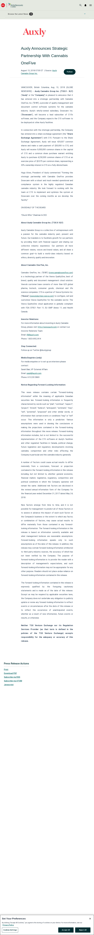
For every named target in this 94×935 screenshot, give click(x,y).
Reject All (83, 930)
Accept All (66, 930)
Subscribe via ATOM (13, 681)
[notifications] (85, 5)
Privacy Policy (8, 925)
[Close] (90, 918)
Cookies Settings (10, 930)
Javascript (9, 685)
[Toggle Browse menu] (84, 14)
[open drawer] (90, 5)
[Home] (12, 5)
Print (6, 669)
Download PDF (10, 673)
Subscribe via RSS (12, 677)
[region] (47, 925)
